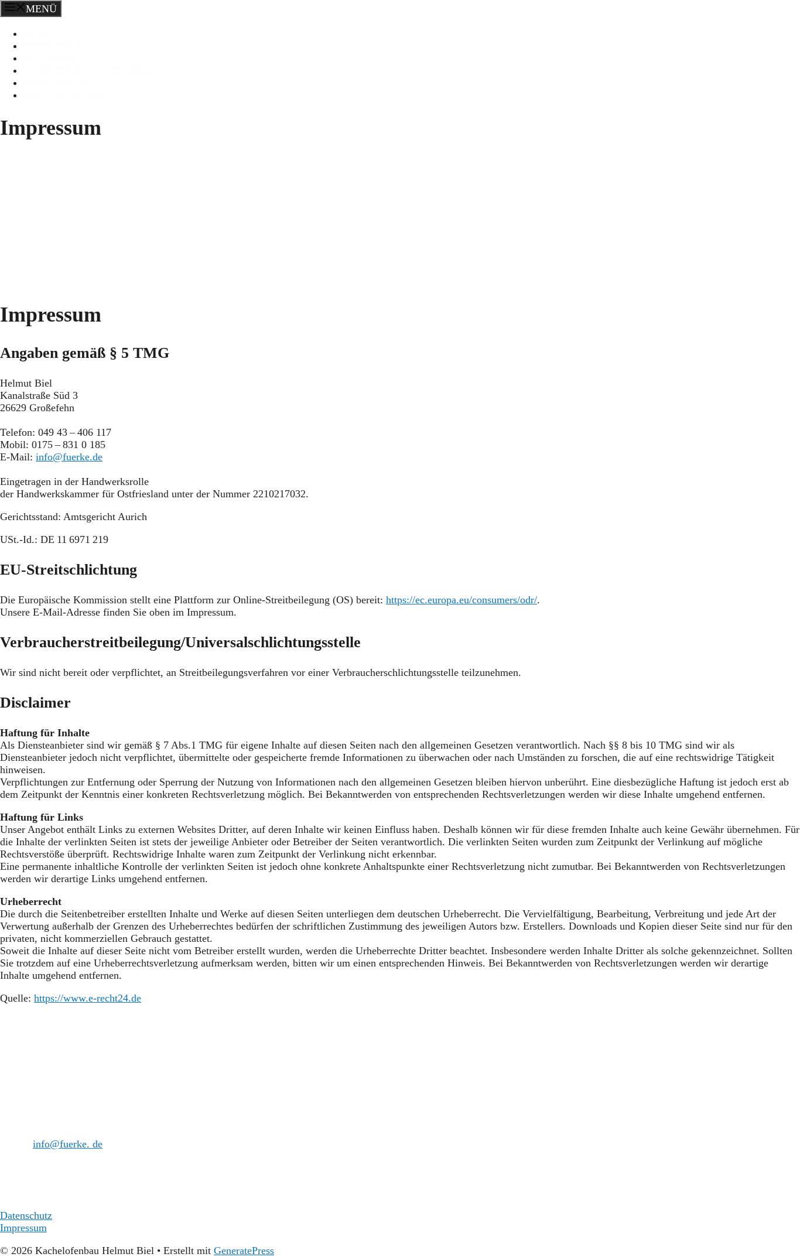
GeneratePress (244, 1250)
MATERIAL (50, 58)
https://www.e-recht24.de (87, 998)
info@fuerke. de (67, 1144)
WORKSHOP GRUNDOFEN (86, 70)
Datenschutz (26, 1215)
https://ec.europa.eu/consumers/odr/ (461, 600)
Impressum (23, 1228)
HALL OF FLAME (64, 95)
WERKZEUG (53, 46)
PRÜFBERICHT (59, 82)
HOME (38, 33)
